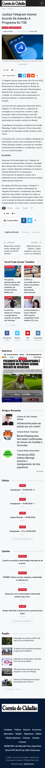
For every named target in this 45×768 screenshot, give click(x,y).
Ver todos (39, 471)
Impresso (22, 359)
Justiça (17, 208)
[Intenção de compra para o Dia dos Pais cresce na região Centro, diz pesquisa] (7, 662)
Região (18, 734)
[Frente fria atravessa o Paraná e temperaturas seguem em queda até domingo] (12, 302)
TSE (32, 208)
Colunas (26, 738)
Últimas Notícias (15, 27)
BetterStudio (29, 764)
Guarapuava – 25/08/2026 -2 (22, 490)
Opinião (22, 606)
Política (5, 27)
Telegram (25, 208)
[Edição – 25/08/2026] (22, 378)
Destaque (28, 297)
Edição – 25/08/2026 (22, 394)
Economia (36, 730)
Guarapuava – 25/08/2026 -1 (22, 504)
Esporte (26, 730)
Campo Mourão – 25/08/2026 (22, 517)
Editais (22, 485)
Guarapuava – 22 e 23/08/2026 (22, 531)
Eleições (9, 208)
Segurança (28, 734)
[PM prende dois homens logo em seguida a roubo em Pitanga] (7, 672)
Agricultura (9, 267)
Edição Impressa (13, 738)
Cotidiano (28, 267)
